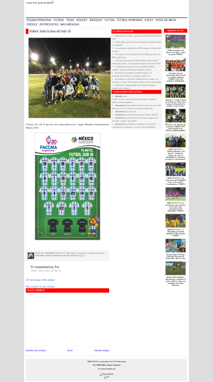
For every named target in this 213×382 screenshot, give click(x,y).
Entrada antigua (101, 350)
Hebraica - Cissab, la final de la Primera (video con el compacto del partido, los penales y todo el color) (175, 103)
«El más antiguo (34, 279)
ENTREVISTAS (49, 24)
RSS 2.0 (82, 255)
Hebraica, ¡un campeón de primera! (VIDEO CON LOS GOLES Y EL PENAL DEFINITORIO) (175, 127)
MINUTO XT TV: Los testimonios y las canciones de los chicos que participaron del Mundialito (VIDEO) (175, 207)
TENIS (70, 20)
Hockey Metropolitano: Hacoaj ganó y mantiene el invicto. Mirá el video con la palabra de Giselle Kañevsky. (176, 281)
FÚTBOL (59, 20)
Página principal (39, 20)
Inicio (70, 350)
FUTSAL (110, 20)
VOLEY (148, 20)
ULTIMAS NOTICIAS (96, 253)
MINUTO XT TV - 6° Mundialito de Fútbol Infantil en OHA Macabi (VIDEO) (175, 232)
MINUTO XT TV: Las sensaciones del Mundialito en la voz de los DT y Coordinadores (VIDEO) (175, 181)
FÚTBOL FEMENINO (129, 20)
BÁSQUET (96, 20)
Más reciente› (32, 286)
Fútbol (73, 253)
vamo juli (132, 111)
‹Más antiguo (48, 279)
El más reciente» (47, 286)
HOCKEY (82, 20)
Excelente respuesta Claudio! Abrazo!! (143, 114)
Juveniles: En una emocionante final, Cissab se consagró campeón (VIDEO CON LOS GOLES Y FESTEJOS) (175, 77)
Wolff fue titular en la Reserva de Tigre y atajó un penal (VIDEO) (175, 52)
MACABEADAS (69, 24)
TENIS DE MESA (165, 20)
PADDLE (32, 24)
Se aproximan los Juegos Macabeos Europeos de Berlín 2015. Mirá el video (176, 256)
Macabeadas (81, 253)
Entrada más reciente (36, 350)
